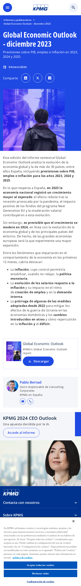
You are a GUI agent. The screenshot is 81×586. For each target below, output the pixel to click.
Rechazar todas (40, 573)
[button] (23, 401)
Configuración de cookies (40, 581)
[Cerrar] (73, 521)
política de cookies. (23, 557)
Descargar (41, 361)
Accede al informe (21, 433)
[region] (40, 551)
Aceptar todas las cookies (40, 565)
